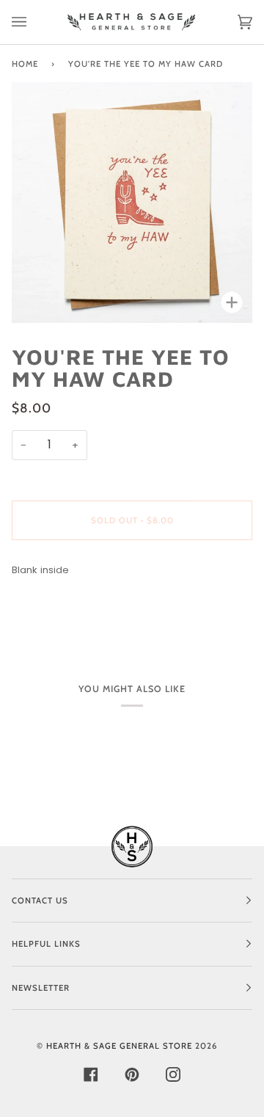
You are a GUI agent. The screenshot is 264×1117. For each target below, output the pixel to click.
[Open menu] (34, 22)
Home (25, 64)
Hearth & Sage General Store (119, 1046)
